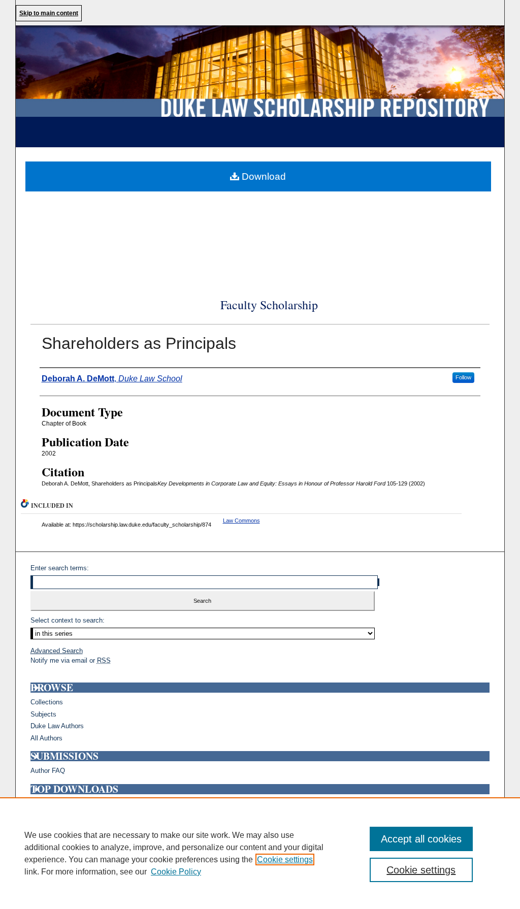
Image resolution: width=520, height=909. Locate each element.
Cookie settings (285, 859)
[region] (260, 853)
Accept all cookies (421, 839)
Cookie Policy (176, 871)
